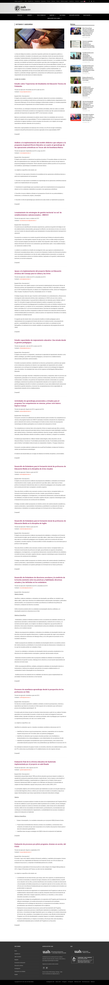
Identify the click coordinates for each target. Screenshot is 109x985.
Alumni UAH (58, 981)
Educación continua (74, 15)
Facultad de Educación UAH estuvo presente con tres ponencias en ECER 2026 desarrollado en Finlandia (88, 68)
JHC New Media (30, 981)
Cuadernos (71, 1)
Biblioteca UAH (77, 981)
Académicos (30, 1)
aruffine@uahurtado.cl (25, 697)
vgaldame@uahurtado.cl (26, 769)
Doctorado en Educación (20, 962)
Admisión (29, 15)
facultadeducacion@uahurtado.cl (28, 220)
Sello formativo (41, 15)
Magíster (52, 15)
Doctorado (62, 15)
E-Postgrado (70, 981)
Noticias (53, 1)
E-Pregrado (64, 981)
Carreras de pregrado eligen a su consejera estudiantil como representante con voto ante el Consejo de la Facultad (88, 105)
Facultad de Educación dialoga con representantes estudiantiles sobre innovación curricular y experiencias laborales (88, 56)
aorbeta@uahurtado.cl (25, 279)
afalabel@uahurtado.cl (25, 348)
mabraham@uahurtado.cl (26, 529)
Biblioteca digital (64, 1)
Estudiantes (37, 1)
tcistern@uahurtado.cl (25, 153)
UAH (26, 1)
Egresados (43, 1)
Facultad (19, 15)
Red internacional (85, 981)
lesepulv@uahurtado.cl (25, 91)
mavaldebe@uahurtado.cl (26, 588)
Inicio (16, 950)
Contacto (77, 1)
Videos (57, 1)
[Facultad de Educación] (23, 8)
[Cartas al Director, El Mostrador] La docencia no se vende (88, 79)
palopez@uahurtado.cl (25, 411)
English (81, 1)
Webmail (92, 981)
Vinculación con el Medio (53, 18)
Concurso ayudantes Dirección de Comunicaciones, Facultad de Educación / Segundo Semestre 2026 (88, 44)
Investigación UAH (50, 981)
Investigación (86, 15)
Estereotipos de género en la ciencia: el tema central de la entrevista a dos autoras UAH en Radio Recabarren (88, 117)
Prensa (48, 1)
